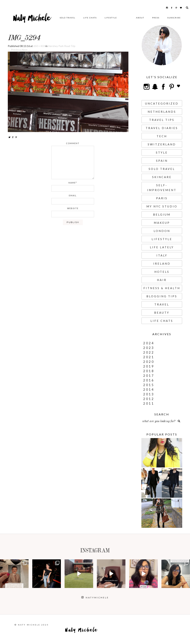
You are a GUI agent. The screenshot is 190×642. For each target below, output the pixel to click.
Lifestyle (111, 18)
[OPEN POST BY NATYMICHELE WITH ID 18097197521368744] (14, 573)
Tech (162, 136)
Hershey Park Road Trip (61, 46)
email (73, 195)
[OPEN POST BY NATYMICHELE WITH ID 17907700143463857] (111, 573)
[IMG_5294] (68, 91)
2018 (148, 371)
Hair (162, 280)
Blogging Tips (161, 296)
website (72, 208)
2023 (148, 348)
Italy (161, 255)
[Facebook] (12, 137)
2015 (148, 385)
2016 (148, 380)
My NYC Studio (161, 206)
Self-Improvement (161, 187)
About (140, 18)
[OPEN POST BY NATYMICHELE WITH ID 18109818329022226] (143, 573)
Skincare (162, 177)
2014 (148, 389)
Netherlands (162, 111)
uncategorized (161, 103)
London (162, 231)
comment (72, 143)
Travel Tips (161, 119)
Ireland (162, 263)
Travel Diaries (162, 128)
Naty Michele (31, 19)
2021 (148, 357)
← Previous (14, 49)
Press (155, 18)
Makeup (162, 222)
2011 (148, 403)
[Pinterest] (16, 137)
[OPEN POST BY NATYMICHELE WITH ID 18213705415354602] (46, 573)
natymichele (14, 562)
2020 (148, 362)
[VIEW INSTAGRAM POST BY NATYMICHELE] (25, 584)
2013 (148, 394)
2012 (148, 399)
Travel (161, 304)
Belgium (162, 214)
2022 (148, 352)
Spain (162, 160)
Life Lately (162, 247)
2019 (148, 366)
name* (72, 182)
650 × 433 (39, 46)
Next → (26, 49)
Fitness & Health (161, 288)
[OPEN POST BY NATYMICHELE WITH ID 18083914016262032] (79, 573)
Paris (162, 198)
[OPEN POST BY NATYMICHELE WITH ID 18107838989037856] (175, 573)
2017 (148, 376)
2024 (148, 343)
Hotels (161, 271)
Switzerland (162, 144)
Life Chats (90, 18)
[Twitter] (9, 137)
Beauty (161, 312)
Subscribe (174, 18)
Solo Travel (67, 18)
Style (162, 152)
